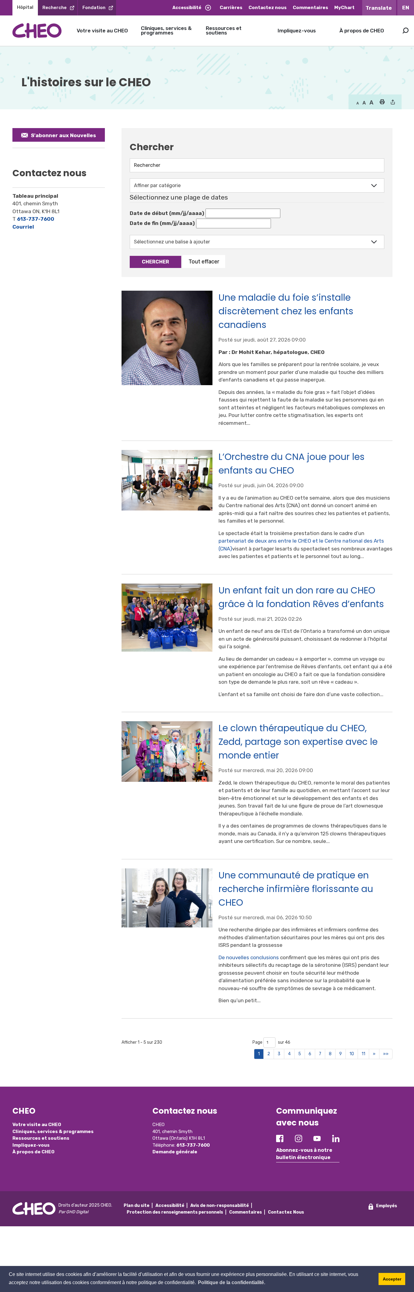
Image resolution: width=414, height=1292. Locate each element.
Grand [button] (364, 103)
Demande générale (174, 1152)
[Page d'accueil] (37, 30)
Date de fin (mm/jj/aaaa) (162, 223)
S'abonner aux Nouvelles (63, 135)
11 (363, 1053)
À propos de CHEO (361, 31)
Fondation (93, 7)
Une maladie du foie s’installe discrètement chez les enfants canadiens (286, 311)
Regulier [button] (357, 103)
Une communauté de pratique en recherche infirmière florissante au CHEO (296, 889)
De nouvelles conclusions (249, 957)
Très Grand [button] (371, 103)
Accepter (392, 1279)
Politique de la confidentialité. (231, 1282)
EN (405, 8)
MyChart (344, 7)
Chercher (155, 262)
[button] (382, 102)
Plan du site (136, 1205)
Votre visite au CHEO (102, 31)
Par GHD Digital (73, 1211)
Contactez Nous (286, 1212)
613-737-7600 (35, 219)
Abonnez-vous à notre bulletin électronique (304, 1153)
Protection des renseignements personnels (175, 1212)
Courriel (23, 227)
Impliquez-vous (297, 31)
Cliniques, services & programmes (166, 30)
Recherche (54, 7)
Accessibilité (186, 7)
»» (386, 1053)
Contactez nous (268, 7)
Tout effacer (204, 261)
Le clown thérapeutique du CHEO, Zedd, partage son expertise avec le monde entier (298, 742)
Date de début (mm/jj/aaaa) (167, 213)
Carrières (231, 7)
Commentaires (310, 7)
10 (351, 1053)
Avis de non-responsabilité (219, 1205)
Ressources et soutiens (224, 30)
